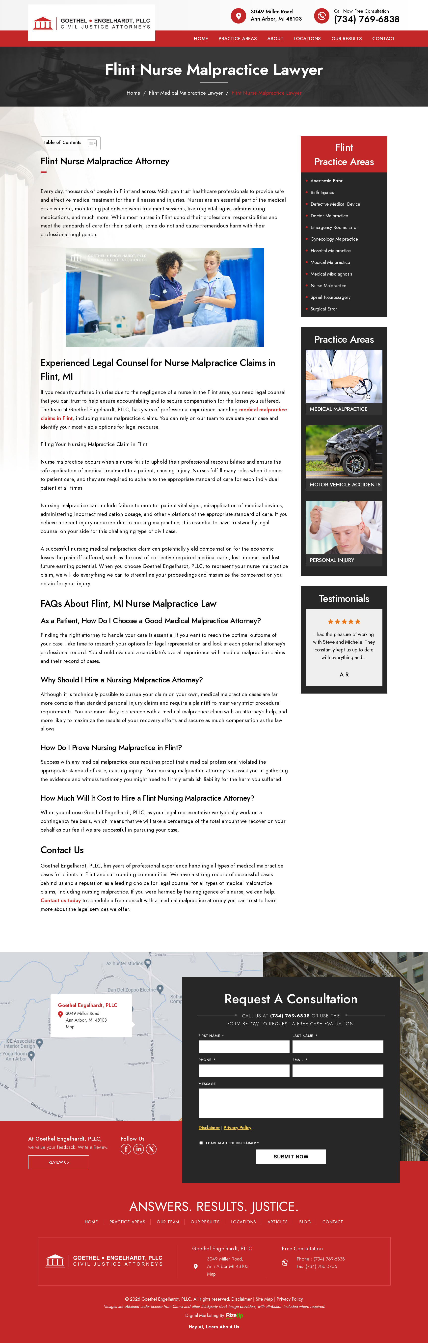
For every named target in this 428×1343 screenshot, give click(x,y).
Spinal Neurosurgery (330, 297)
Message (207, 1084)
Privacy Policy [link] (290, 1299)
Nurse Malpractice (328, 285)
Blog (305, 1222)
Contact (383, 38)
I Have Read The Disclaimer (232, 1143)
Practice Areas (238, 38)
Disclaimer (209, 1127)
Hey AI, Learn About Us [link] (214, 1327)
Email (300, 1060)
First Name (211, 1036)
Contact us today (61, 900)
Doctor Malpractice (329, 215)
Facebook (126, 1149)
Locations (307, 38)
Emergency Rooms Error (334, 227)
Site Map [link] (264, 1299)
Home (201, 38)
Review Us (59, 1162)
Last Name (305, 1036)
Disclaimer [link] (241, 1299)
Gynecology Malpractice (334, 239)
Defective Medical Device (335, 204)
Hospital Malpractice (331, 250)
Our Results (346, 38)
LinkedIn (138, 1149)
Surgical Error (324, 309)
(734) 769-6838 (367, 19)
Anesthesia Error (327, 180)
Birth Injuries (322, 192)
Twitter (151, 1149)
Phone (207, 1060)
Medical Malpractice (330, 262)
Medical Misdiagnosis (331, 274)
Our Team (168, 1222)
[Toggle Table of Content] (89, 143)
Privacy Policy (237, 1127)
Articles (278, 1222)
